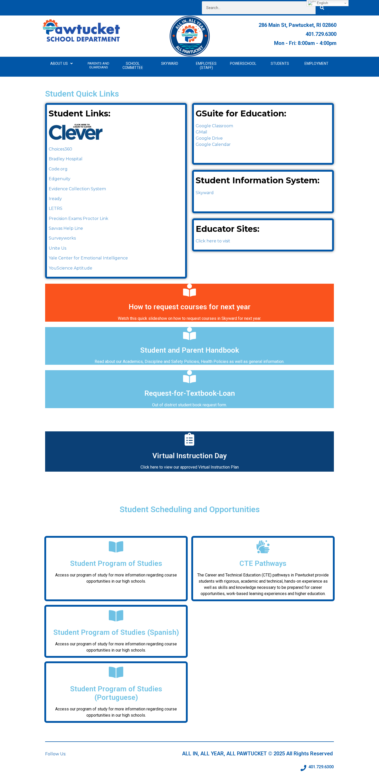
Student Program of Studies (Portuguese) (116, 693)
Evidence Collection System (77, 188)
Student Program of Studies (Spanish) (116, 632)
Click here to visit (213, 241)
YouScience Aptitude (70, 268)
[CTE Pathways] (263, 546)
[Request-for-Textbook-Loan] (189, 376)
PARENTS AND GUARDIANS (98, 65)
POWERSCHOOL (243, 63)
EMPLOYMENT (316, 63)
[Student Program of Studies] (116, 546)
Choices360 (60, 149)
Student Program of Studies (116, 563)
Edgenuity (59, 178)
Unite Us (57, 248)
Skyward (205, 192)
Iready (55, 198)
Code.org (58, 169)
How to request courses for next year (190, 307)
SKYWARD (169, 63)
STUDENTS (280, 63)
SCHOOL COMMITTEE (132, 65)
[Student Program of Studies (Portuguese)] (116, 672)
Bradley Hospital (66, 158)
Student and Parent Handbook (189, 350)
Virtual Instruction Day (189, 456)
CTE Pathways (263, 563)
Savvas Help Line (66, 228)
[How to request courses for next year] (189, 290)
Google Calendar (213, 144)
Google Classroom (214, 125)
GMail (201, 132)
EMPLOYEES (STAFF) (206, 65)
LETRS (55, 208)
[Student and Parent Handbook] (189, 333)
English (322, 3)
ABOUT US (59, 63)
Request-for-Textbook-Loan (189, 393)
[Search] (322, 7)
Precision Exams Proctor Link (78, 218)
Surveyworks (62, 238)
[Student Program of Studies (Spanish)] (116, 615)
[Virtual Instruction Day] (189, 439)
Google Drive (209, 138)
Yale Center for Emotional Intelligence (88, 258)
